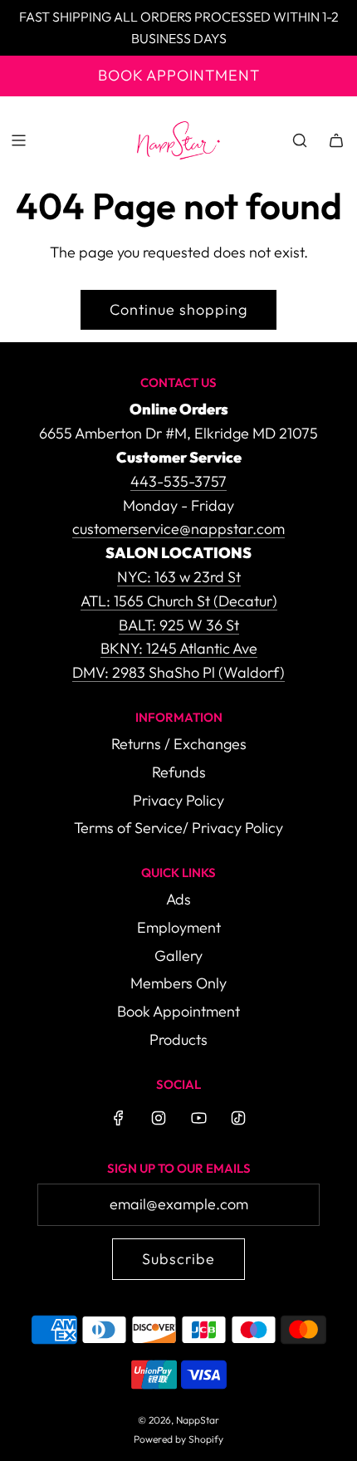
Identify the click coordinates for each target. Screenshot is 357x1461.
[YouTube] (198, 1118)
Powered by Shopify (178, 1439)
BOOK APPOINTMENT (179, 75)
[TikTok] (238, 1118)
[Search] (299, 140)
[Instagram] (158, 1118)
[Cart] (336, 140)
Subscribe (178, 1258)
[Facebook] (118, 1118)
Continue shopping (178, 309)
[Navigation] (18, 140)
